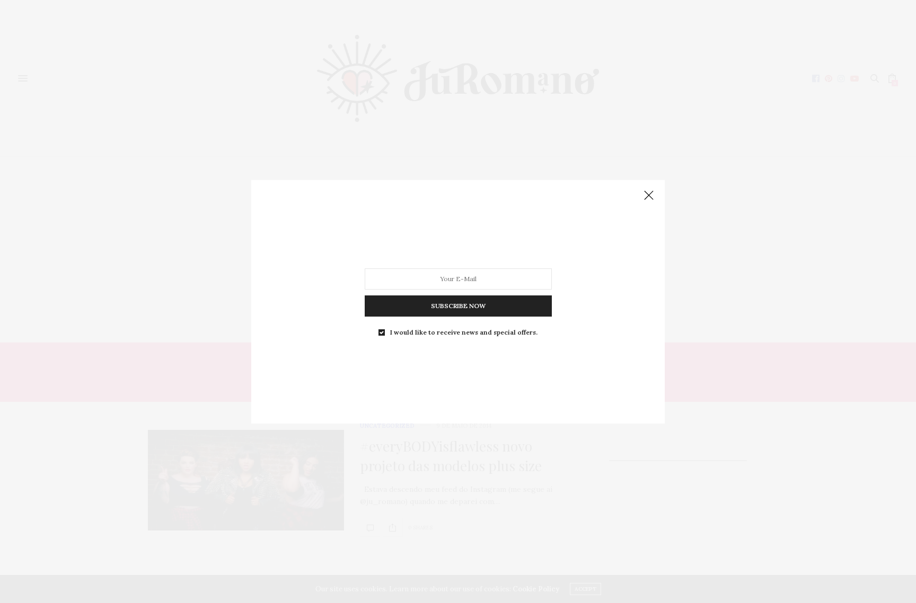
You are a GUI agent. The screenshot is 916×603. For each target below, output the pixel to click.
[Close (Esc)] (648, 195)
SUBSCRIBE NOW (458, 305)
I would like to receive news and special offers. (464, 332)
